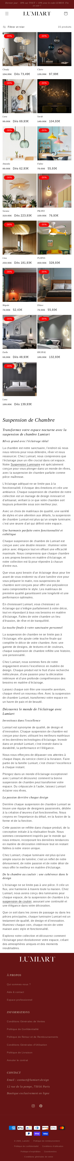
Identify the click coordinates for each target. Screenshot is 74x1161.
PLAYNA (41, 258)
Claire (40, 69)
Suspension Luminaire (25, 464)
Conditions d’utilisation (52, 1146)
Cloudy (6, 69)
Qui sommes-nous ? (19, 984)
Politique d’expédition (30, 1152)
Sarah (40, 116)
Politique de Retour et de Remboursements (32, 1036)
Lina (5, 258)
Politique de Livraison (19, 1052)
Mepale (6, 305)
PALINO (41, 211)
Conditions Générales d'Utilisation (27, 1044)
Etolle (5, 352)
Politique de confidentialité (26, 1146)
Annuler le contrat (17, 1060)
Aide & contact (15, 992)
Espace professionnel (19, 999)
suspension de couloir (17, 901)
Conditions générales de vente (38, 1157)
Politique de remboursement (46, 1141)
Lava (5, 116)
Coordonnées (50, 1152)
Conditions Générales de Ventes (26, 1021)
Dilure (40, 305)
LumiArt (25, 1141)
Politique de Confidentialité (23, 1029)
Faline (40, 164)
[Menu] (7, 13)
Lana (5, 399)
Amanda (6, 164)
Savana (6, 211)
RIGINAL (41, 352)
